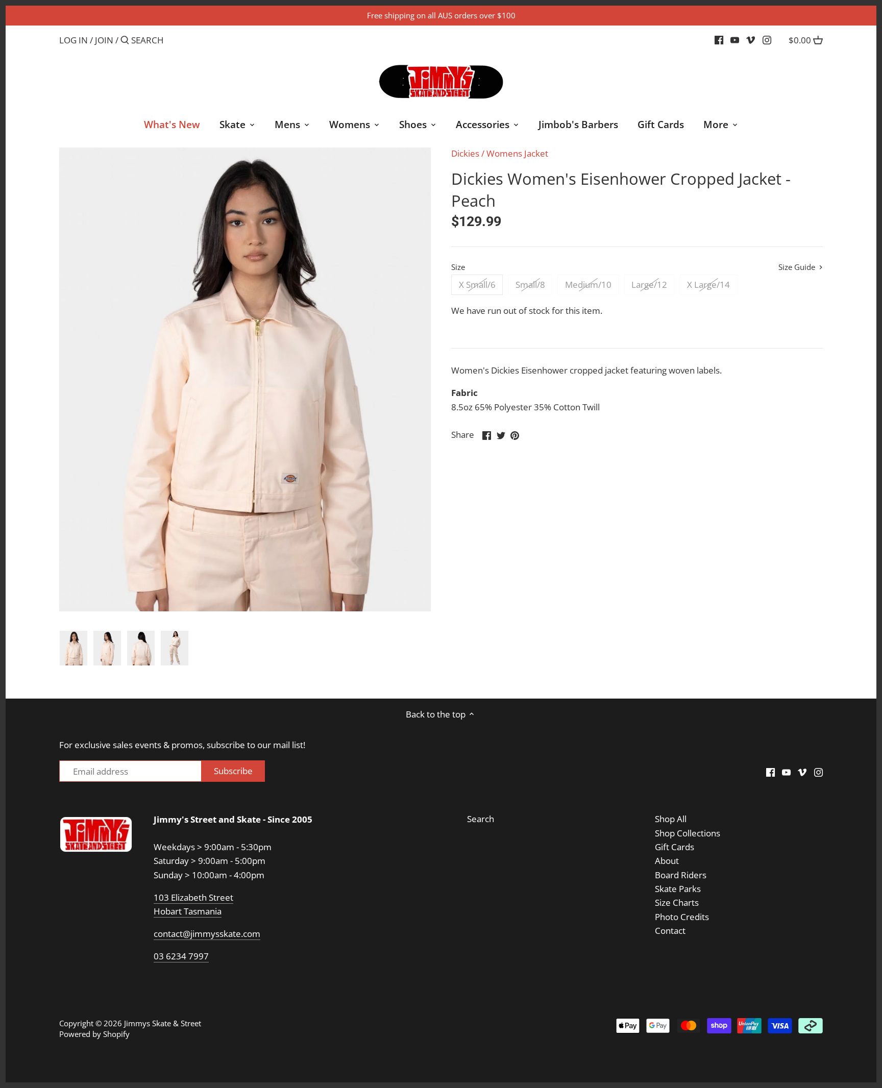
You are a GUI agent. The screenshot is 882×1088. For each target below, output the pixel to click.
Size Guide (797, 267)
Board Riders (680, 875)
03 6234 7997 (181, 956)
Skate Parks (678, 889)
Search (480, 819)
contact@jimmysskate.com (207, 933)
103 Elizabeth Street (193, 897)
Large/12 (649, 284)
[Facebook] (719, 40)
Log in (73, 40)
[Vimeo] (750, 40)
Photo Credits (682, 917)
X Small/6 (477, 284)
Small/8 (530, 284)
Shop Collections (687, 833)
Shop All (671, 819)
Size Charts (677, 902)
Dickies (465, 153)
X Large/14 (708, 284)
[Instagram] (767, 40)
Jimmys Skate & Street (162, 1023)
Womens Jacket (517, 153)
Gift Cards (674, 847)
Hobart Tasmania (188, 911)
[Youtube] (734, 40)
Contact (670, 930)
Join (104, 40)
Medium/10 (588, 284)
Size (458, 266)
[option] (73, 648)
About (667, 861)
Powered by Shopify (94, 1034)
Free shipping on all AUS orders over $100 (441, 15)
